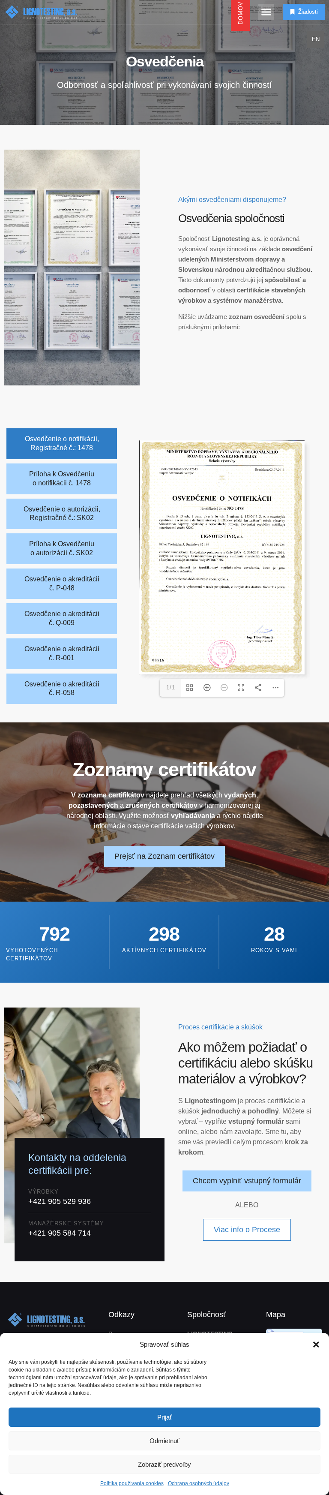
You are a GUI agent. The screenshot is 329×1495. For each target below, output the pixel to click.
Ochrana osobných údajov (198, 1483)
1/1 (170, 687)
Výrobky (43, 1191)
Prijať (164, 1417)
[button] (316, 1344)
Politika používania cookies (132, 1483)
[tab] (61, 443)
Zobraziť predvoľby (164, 1464)
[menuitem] (315, 39)
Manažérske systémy (66, 1223)
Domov (240, 12)
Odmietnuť (164, 1440)
